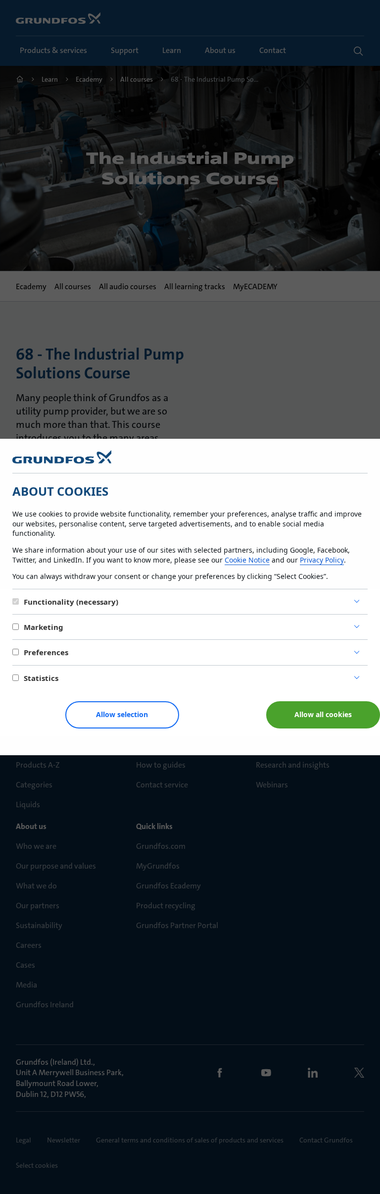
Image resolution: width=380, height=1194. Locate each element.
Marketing (43, 627)
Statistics (41, 678)
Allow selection (122, 714)
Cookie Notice (247, 560)
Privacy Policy (322, 560)
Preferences (46, 652)
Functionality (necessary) (71, 602)
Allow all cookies (323, 714)
